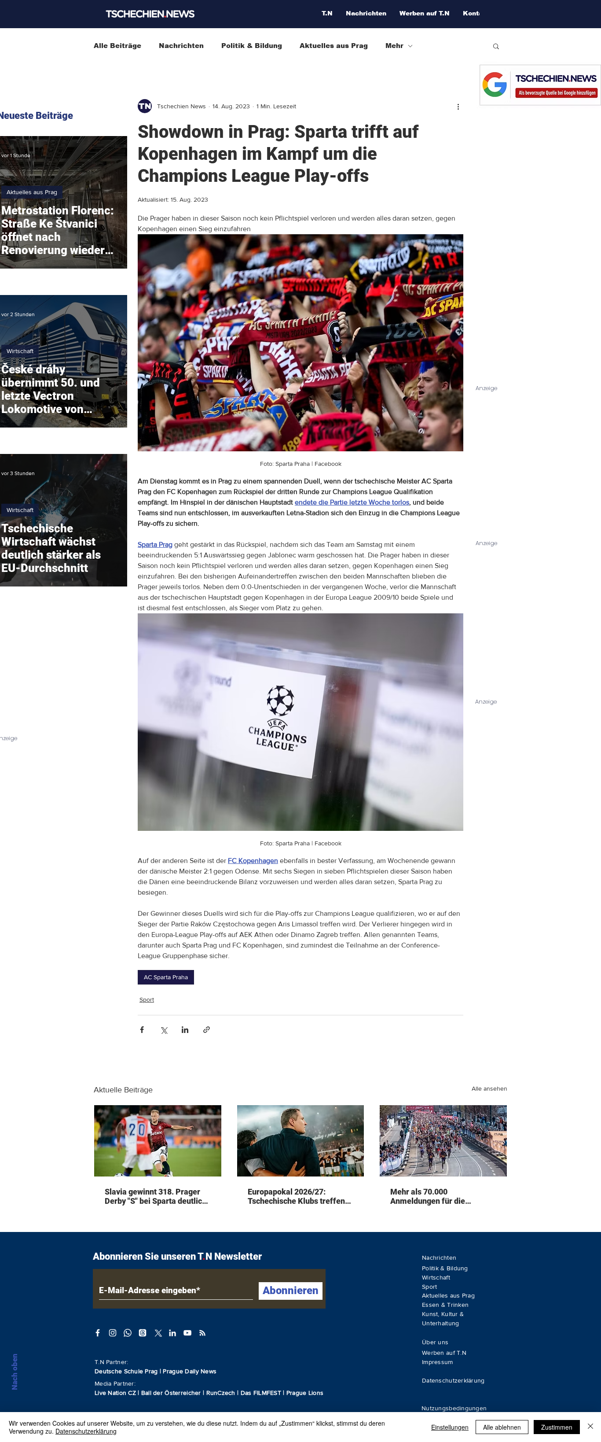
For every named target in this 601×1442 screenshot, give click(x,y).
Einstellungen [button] (450, 1427)
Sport (146, 999)
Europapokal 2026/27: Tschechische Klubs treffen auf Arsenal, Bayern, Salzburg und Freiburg (296, 1196)
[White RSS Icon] (202, 1333)
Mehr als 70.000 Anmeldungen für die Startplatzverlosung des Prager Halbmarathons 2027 (440, 1196)
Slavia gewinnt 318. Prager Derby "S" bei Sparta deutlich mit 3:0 (155, 1196)
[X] (157, 1333)
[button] (496, 45)
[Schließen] (590, 1427)
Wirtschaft (20, 350)
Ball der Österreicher (172, 1392)
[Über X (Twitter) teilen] (163, 1029)
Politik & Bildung (251, 45)
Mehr (394, 45)
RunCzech (222, 1392)
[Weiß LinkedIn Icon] (172, 1333)
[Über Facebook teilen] (142, 1029)
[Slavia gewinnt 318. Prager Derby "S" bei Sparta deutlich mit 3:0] (157, 1140)
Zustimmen (556, 1427)
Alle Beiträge (117, 45)
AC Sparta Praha (166, 977)
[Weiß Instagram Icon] (112, 1333)
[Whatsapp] (127, 1333)
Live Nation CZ (115, 1392)
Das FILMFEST (262, 1392)
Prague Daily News (189, 1371)
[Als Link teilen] (206, 1029)
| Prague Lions (303, 1392)
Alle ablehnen (502, 1427)
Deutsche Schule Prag (126, 1371)
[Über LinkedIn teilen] (185, 1029)
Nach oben (14, 1371)
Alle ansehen (489, 1088)
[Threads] (142, 1333)
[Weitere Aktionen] (458, 106)
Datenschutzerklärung (86, 1431)
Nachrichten (181, 45)
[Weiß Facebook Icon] (98, 1333)
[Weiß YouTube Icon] (187, 1333)
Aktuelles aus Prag (334, 45)
